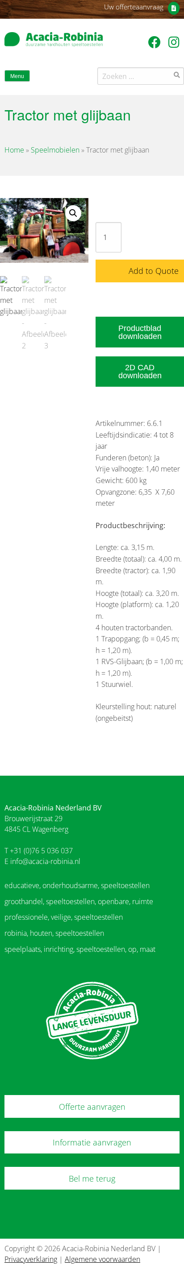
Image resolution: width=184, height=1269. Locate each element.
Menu (17, 76)
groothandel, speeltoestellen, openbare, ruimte (78, 901)
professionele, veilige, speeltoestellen (63, 917)
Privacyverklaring (30, 1259)
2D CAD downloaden (140, 371)
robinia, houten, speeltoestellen (54, 933)
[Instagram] (174, 41)
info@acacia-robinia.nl (45, 861)
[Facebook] (156, 41)
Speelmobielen (55, 150)
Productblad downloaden (140, 332)
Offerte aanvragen (92, 1106)
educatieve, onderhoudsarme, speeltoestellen (77, 885)
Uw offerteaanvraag (133, 6)
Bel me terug (92, 1178)
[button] (73, 213)
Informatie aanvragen (92, 1142)
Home (14, 150)
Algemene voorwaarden (102, 1259)
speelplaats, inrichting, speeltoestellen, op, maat (79, 949)
